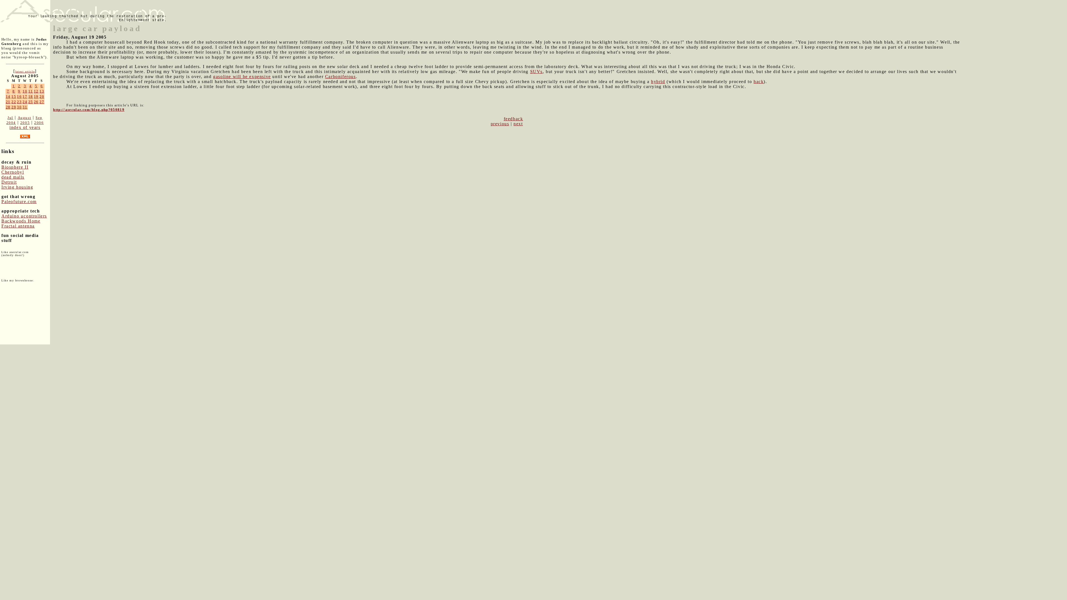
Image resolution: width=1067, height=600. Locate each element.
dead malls (12, 177)
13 (41, 91)
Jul (10, 118)
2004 (11, 123)
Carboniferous (340, 76)
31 (25, 107)
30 (19, 107)
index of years (24, 127)
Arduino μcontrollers (24, 216)
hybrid (658, 81)
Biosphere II (14, 167)
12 (36, 91)
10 (25, 91)
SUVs (536, 71)
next (518, 123)
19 (36, 96)
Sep (39, 118)
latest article (25, 71)
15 (13, 96)
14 (8, 96)
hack (759, 81)
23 (19, 102)
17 (25, 96)
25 (30, 102)
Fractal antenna (18, 226)
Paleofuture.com (19, 201)
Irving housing (17, 187)
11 (30, 91)
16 (19, 96)
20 (41, 96)
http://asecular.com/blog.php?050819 (88, 110)
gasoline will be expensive (242, 76)
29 (13, 107)
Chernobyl (12, 172)
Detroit (9, 182)
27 (41, 102)
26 (36, 102)
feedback (513, 118)
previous (500, 123)
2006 (39, 123)
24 (25, 102)
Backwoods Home (20, 221)
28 (8, 107)
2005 (25, 123)
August (24, 118)
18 (30, 96)
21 (8, 102)
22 (13, 102)
